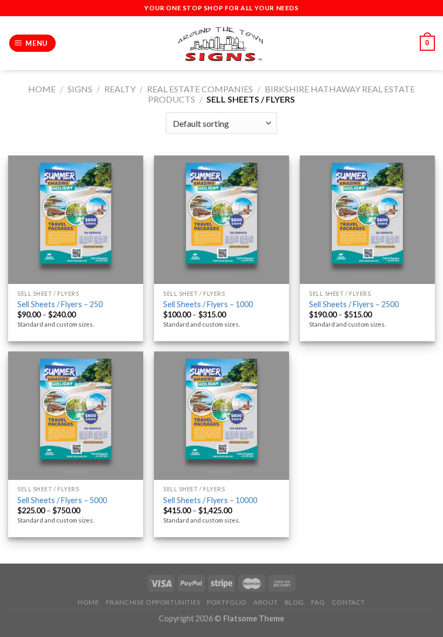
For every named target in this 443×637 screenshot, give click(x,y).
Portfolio (227, 602)
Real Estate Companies (200, 89)
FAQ (318, 602)
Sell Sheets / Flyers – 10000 (210, 500)
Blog (294, 602)
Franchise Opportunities (153, 602)
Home (42, 89)
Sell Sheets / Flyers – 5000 (62, 500)
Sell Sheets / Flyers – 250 (60, 304)
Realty (120, 89)
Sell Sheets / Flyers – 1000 (208, 304)
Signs (80, 89)
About (265, 602)
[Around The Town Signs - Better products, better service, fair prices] (221, 43)
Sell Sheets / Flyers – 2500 (354, 304)
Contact (348, 602)
